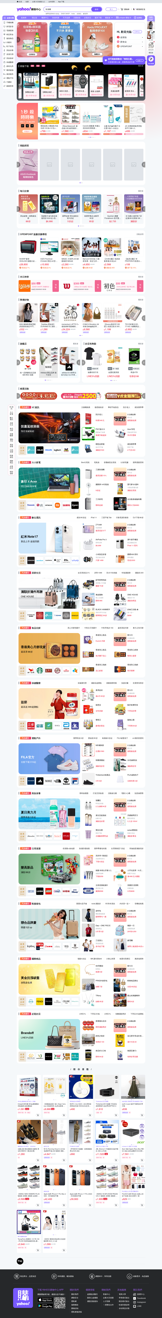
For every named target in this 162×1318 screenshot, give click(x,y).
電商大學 (122, 1294)
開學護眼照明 (138, 462)
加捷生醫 (124, 683)
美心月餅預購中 (74, 628)
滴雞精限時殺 (111, 683)
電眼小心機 (125, 793)
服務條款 (74, 1304)
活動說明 (139, 234)
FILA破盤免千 (122, 738)
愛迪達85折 (93, 738)
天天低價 (66, 17)
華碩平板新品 (113, 407)
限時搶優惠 (84, 793)
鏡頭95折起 (81, 517)
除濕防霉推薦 (84, 848)
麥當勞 (85, 13)
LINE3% (82, 1014)
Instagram (141, 1302)
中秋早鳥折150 (107, 628)
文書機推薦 (85, 407)
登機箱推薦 (139, 903)
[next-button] (143, 396)
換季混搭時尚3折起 (52, 13)
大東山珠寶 (110, 958)
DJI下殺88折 (138, 517)
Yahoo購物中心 (29, 9)
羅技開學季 (139, 407)
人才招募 (106, 1301)
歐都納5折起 (107, 738)
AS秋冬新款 (110, 903)
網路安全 (74, 1297)
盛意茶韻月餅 (123, 628)
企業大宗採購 (108, 1297)
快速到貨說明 (124, 1304)
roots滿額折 (96, 903)
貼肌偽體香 (139, 793)
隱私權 (74, 1301)
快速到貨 (55, 17)
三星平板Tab (106, 517)
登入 (111, 9)
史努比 (79, 13)
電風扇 (96, 462)
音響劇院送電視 (110, 462)
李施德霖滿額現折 (136, 848)
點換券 (23, 17)
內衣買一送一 (125, 903)
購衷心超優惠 (92, 1297)
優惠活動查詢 (92, 1301)
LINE (139, 1306)
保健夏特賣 (82, 683)
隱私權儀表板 (76, 1312)
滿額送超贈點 (96, 683)
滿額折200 (139, 572)
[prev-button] (18, 396)
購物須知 (74, 1308)
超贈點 (139, 17)
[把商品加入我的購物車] (38, 1115)
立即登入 (137, 32)
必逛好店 (87, 17)
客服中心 (106, 1294)
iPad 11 (94, 517)
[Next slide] (39, 1087)
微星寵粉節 (99, 407)
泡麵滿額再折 (120, 1014)
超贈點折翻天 (92, 1294)
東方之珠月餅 (138, 628)
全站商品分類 (124, 1308)
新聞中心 (141, 1294)
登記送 (34, 17)
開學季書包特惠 (100, 848)
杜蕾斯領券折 (138, 683)
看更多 (151, 52)
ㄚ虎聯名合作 (108, 1304)
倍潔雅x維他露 (69, 848)
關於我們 (74, 1294)
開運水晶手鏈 (81, 903)
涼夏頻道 (76, 17)
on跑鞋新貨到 (137, 738)
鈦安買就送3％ (84, 572)
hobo (73, 13)
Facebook (141, 1298)
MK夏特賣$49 (96, 958)
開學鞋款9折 (78, 738)
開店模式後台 (124, 1301)
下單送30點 (95, 1014)
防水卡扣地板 (112, 572)
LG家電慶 (124, 462)
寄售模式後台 (124, 1297)
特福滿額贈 (126, 572)
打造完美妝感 (98, 793)
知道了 (139, 60)
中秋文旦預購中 (90, 628)
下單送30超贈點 (136, 1014)
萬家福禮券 (139, 958)
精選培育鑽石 (125, 958)
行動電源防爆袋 (122, 517)
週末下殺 (98, 17)
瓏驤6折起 (82, 958)
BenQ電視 (85, 462)
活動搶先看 (112, 793)
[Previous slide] (18, 1087)
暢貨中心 (45, 17)
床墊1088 (98, 572)
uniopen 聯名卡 (125, 17)
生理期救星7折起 (118, 848)
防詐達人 (126, 407)
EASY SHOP (65, 13)
